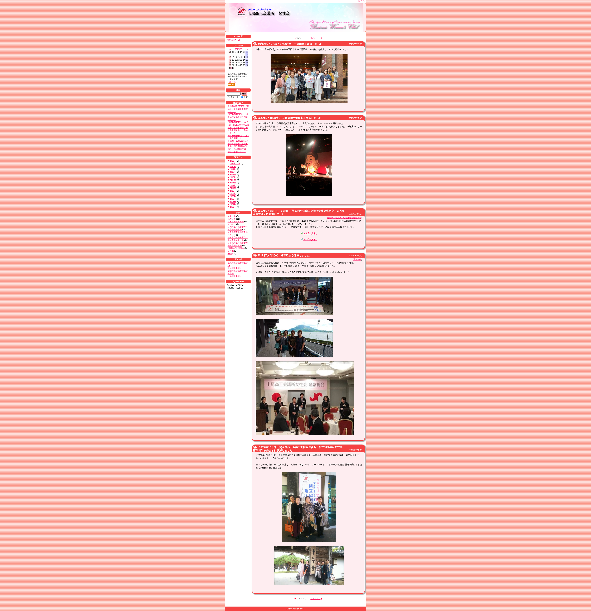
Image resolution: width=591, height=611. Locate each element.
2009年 (233, 193)
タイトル (234, 97)
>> (246, 49)
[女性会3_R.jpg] (305, 434)
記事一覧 (232, 82)
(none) (230, 253)
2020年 (233, 166)
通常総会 (357, 259)
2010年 (233, 191)
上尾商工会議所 (235, 268)
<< (230, 49)
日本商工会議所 (235, 276)
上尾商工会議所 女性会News (296, 17)
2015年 (233, 180)
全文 (246, 97)
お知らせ (232, 224)
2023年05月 (235, 163)
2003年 (233, 207)
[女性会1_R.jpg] (309, 233)
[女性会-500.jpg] (309, 102)
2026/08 (238, 49)
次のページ (315, 38)
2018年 (233, 172)
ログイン (362, 1)
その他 (231, 251)
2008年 (233, 196)
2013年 (233, 183)
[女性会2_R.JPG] (294, 356)
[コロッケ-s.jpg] (309, 195)
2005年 (233, 201)
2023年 (233, 161)
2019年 (233, 169)
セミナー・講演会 (236, 221)
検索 (244, 94)
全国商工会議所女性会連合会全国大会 (344, 217)
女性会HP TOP (234, 40)
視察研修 (232, 219)
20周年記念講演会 (236, 248)
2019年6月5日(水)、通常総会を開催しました (284, 255)
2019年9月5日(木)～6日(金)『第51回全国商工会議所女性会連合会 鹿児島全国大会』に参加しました (238, 127)
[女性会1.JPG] (309, 541)
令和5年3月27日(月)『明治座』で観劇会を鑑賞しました (290, 43)
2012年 (233, 185)
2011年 (233, 188)
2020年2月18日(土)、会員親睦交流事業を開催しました (290, 117)
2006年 (233, 199)
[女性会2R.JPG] (309, 584)
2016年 (233, 177)
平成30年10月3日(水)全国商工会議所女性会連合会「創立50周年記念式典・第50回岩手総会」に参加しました (238, 146)
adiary (289, 609)
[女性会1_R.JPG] (294, 314)
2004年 (233, 204)
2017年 (233, 175)
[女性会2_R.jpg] (309, 239)
